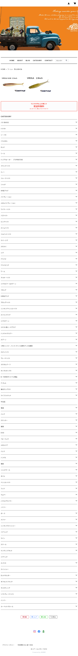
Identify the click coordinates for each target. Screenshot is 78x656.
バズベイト (4, 215)
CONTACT (49, 60)
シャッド (3, 184)
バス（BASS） (5, 122)
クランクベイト (5, 166)
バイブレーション (6, 197)
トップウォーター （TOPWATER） (12, 160)
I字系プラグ (4, 191)
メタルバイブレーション (8, 203)
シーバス (3, 135)
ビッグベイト (5, 222)
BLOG (28, 60)
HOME (12, 60)
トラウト (3, 129)
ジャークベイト (5, 178)
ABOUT (20, 60)
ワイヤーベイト (5, 209)
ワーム (10, 69)
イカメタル (4, 141)
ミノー (3, 172)
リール (3, 153)
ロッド (3, 147)
